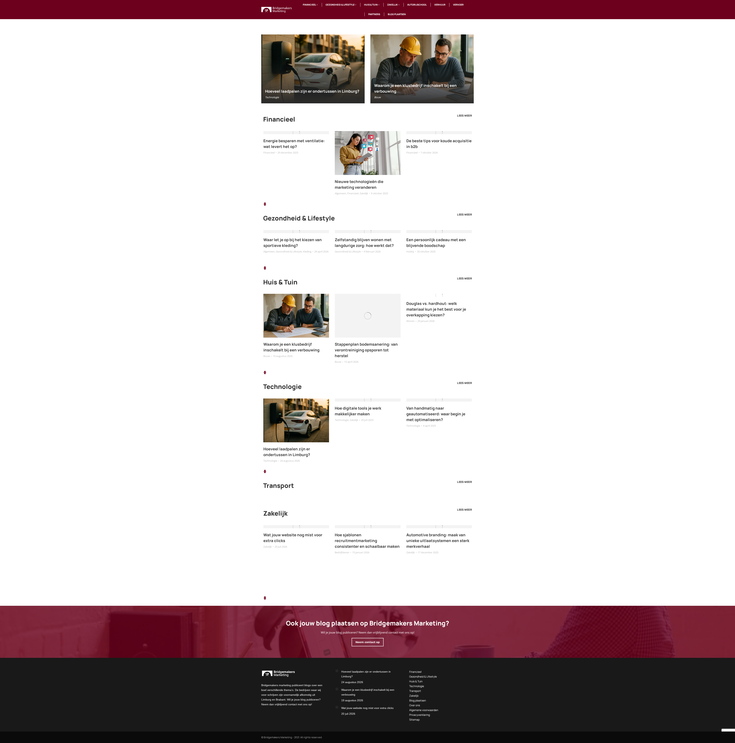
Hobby (410, 251)
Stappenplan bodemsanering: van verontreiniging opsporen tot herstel (366, 350)
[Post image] (336, 670)
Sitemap (414, 719)
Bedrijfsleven (342, 552)
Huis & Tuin (415, 681)
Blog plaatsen (417, 700)
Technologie (272, 97)
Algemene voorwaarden (423, 710)
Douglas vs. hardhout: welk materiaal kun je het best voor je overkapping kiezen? (436, 309)
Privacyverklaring (419, 715)
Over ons (414, 705)
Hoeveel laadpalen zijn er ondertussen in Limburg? (312, 91)
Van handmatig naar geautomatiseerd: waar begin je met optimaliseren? (435, 414)
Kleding (307, 251)
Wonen (410, 321)
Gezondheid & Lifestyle (289, 251)
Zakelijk (364, 193)
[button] (265, 204)
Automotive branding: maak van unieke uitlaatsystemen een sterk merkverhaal (437, 540)
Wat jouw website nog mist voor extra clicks (367, 708)
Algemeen (340, 193)
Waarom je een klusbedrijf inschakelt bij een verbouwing (367, 692)
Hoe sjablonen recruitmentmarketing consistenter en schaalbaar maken (367, 540)
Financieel (269, 152)
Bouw (377, 97)
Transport (415, 691)
